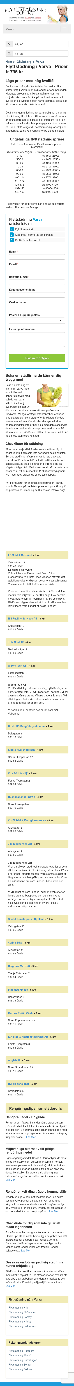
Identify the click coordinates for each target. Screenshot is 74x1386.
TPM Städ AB (16, 642)
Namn (13, 251)
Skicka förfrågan (37, 358)
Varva (40, 61)
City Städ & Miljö (18, 773)
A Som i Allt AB (17, 665)
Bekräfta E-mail (19, 277)
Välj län (19, 44)
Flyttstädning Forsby (20, 1317)
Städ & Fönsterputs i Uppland (26, 919)
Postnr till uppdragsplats (24, 315)
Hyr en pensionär (18, 1083)
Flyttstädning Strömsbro (22, 1312)
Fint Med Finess (18, 989)
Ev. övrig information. (22, 329)
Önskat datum (17, 302)
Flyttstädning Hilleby (19, 1321)
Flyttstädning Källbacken (22, 1326)
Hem (9, 61)
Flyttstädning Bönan (19, 1364)
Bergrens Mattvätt (19, 966)
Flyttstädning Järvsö (19, 1355)
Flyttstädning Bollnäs (20, 1369)
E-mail (13, 264)
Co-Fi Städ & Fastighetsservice (27, 820)
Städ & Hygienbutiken (21, 749)
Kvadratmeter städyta (22, 289)
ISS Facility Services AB (22, 618)
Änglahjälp (14, 1060)
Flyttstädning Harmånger (22, 1360)
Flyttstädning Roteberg (21, 1351)
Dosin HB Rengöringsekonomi (26, 726)
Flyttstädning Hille (18, 1307)
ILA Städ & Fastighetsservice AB (28, 1036)
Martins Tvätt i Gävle (20, 1013)
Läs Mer (31, 1137)
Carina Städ (15, 942)
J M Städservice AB (20, 844)
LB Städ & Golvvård (20, 555)
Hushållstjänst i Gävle (21, 797)
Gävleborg (24, 61)
